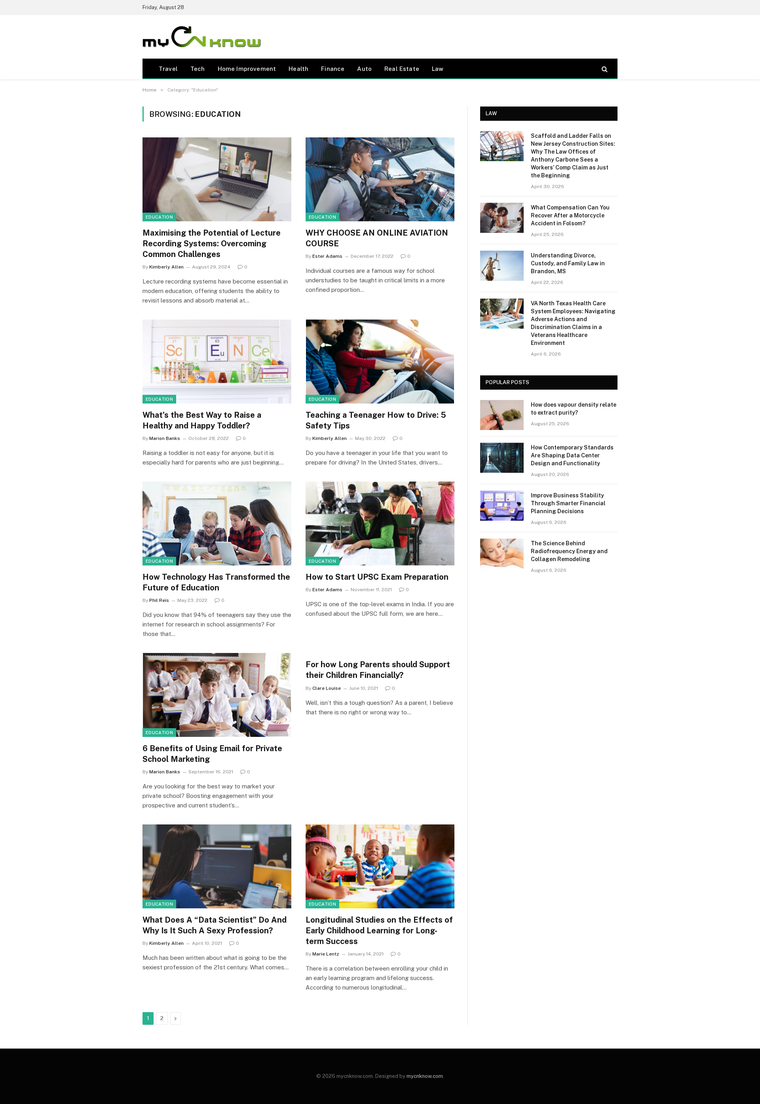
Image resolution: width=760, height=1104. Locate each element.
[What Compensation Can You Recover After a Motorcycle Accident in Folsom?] (502, 218)
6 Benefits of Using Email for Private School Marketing (212, 754)
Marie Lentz (325, 954)
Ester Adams (327, 256)
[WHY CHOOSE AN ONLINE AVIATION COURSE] (380, 179)
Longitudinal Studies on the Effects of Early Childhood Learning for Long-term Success (379, 930)
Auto (364, 68)
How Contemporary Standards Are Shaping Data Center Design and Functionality (572, 455)
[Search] (604, 69)
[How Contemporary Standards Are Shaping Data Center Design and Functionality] (502, 458)
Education (159, 217)
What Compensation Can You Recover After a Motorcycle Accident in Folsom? (570, 215)
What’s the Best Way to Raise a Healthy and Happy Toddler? (201, 420)
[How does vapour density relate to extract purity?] (502, 415)
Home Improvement (247, 68)
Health (298, 68)
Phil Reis (159, 600)
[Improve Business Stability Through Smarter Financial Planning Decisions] (502, 506)
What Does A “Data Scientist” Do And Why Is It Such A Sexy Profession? (214, 925)
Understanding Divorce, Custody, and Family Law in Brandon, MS (568, 263)
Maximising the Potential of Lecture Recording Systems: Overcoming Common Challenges (211, 243)
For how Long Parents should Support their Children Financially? (378, 670)
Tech (197, 68)
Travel (168, 68)
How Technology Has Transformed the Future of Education (216, 582)
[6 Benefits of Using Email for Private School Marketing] (216, 695)
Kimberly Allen (166, 267)
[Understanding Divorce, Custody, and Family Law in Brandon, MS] (502, 266)
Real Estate (401, 68)
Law (438, 68)
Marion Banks (164, 438)
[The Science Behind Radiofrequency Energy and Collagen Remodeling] (502, 554)
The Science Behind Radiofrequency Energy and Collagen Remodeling (569, 551)
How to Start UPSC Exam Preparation (378, 577)
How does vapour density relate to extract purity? (573, 409)
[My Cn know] (201, 36)
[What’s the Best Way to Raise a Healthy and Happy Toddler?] (216, 362)
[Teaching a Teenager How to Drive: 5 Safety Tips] (380, 362)
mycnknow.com (425, 1076)
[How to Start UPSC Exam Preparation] (380, 523)
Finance (332, 68)
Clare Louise (326, 688)
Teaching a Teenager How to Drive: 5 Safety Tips (376, 420)
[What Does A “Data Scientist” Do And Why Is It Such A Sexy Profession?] (216, 866)
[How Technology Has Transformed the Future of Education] (216, 523)
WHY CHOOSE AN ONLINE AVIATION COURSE (377, 238)
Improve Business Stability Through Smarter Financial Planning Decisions (568, 503)
